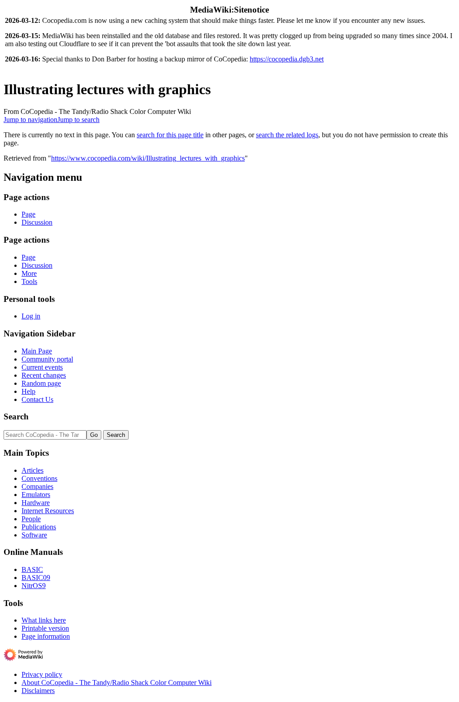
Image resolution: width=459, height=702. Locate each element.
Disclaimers (38, 690)
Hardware (36, 502)
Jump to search (78, 119)
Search (16, 416)
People (31, 519)
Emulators (36, 494)
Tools (29, 281)
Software (34, 535)
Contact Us (37, 399)
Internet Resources (48, 511)
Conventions (39, 478)
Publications (39, 527)
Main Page (37, 351)
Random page (41, 383)
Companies (37, 486)
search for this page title (170, 135)
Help (28, 391)
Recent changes (44, 375)
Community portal (47, 359)
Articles (32, 470)
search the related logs (287, 135)
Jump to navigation (30, 119)
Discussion (37, 222)
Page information (46, 636)
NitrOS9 (34, 585)
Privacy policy (42, 674)
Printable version (45, 628)
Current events (42, 367)
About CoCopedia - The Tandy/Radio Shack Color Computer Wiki (117, 682)
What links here (44, 620)
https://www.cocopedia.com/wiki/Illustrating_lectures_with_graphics (148, 158)
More (29, 273)
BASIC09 (36, 577)
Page (28, 214)
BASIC (32, 569)
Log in (31, 316)
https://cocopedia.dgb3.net (287, 59)
